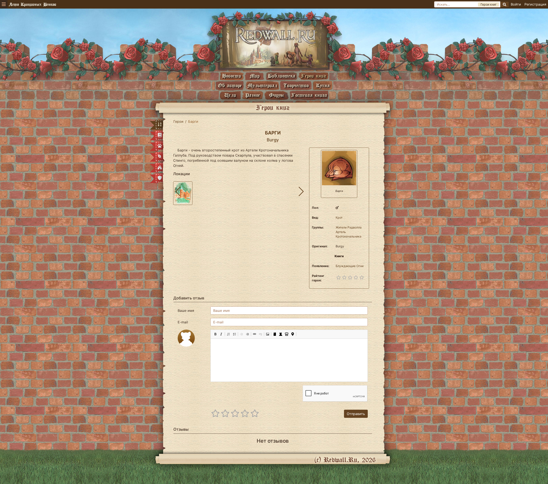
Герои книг (313, 75)
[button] (215, 334)
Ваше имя (186, 310)
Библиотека (281, 75)
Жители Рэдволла (349, 227)
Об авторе (230, 85)
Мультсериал (262, 85)
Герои (178, 121)
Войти (516, 4)
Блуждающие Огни (349, 266)
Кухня (323, 85)
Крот (339, 217)
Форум (276, 95)
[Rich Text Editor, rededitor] (289, 360)
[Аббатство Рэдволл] (274, 44)
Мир (254, 75)
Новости (231, 75)
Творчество (296, 85)
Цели (230, 95)
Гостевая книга (309, 95)
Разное (252, 95)
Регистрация (535, 4)
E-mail (183, 322)
